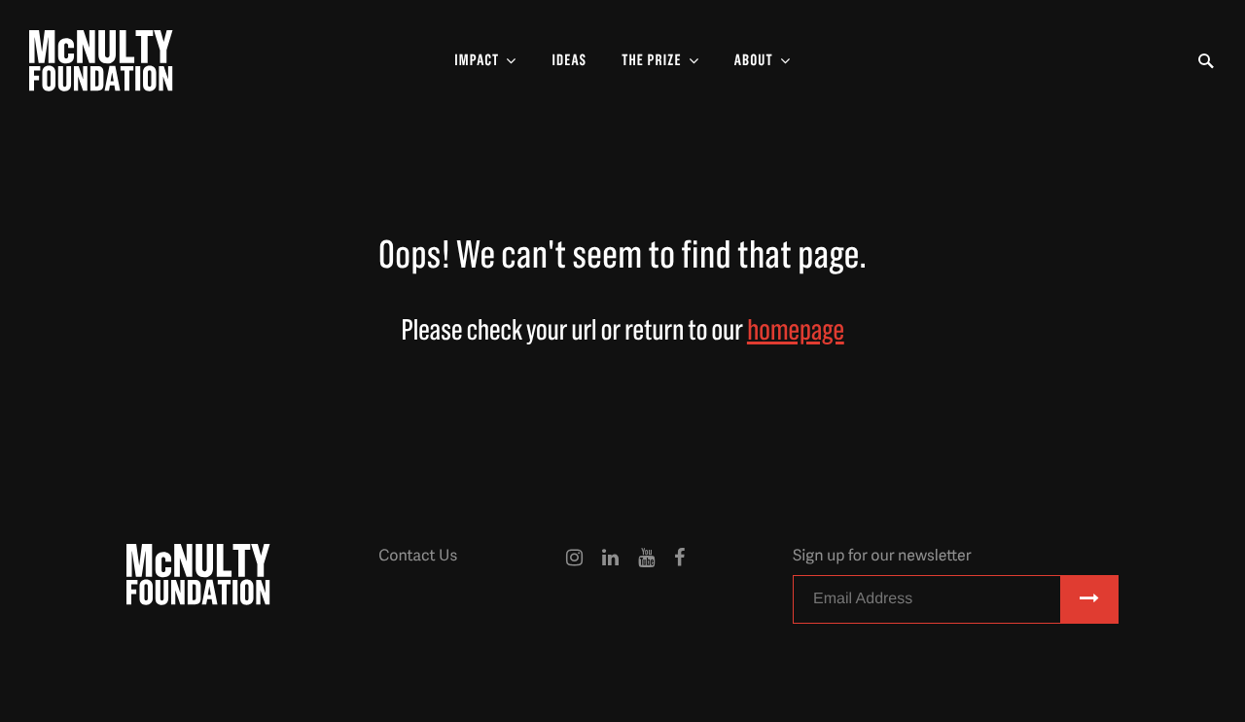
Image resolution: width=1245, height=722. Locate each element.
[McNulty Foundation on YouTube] (646, 589)
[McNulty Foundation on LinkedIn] (610, 589)
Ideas (569, 61)
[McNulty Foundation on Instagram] (574, 589)
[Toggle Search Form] (1206, 61)
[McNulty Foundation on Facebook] (679, 589)
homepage (795, 330)
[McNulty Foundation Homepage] (101, 60)
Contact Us (417, 554)
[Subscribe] (1089, 599)
